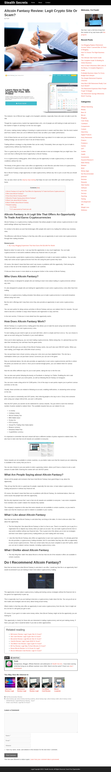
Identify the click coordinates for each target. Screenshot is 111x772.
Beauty (83, 109)
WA (82, 204)
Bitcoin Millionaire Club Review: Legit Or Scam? (26, 651)
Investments (85, 157)
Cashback (84, 123)
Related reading (10, 205)
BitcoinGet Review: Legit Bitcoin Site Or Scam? (26, 639)
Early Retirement (86, 137)
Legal (32, 769)
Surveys (83, 193)
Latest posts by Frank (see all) (20, 209)
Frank (12, 207)
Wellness (84, 210)
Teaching (84, 196)
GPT (82, 149)
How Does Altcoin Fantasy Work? (16, 196)
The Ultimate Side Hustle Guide (91, 58)
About (40, 2)
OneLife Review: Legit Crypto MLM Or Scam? (25, 641)
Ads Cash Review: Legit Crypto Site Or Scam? (26, 636)
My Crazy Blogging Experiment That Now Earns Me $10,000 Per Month (32, 245)
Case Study (85, 121)
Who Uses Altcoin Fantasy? (14, 193)
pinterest (84, 176)
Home (33, 2)
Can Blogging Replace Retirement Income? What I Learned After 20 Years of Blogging (93, 47)
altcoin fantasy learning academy (26, 698)
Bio (8, 657)
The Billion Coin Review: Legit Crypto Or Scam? (26, 644)
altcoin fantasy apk (11, 698)
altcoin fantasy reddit (53, 698)
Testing (83, 199)
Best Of (83, 112)
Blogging (84, 118)
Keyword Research (87, 160)
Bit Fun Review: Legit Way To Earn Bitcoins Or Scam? (28, 646)
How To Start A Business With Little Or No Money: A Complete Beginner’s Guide (93, 68)
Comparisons (85, 126)
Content (83, 129)
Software (84, 188)
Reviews (20, 697)
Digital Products (86, 135)
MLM (82, 168)
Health (83, 154)
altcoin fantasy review (65, 698)
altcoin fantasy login (41, 698)
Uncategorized (85, 202)
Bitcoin (83, 115)
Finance (83, 140)
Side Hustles (85, 185)
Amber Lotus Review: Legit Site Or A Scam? (18, 702)
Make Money (85, 162)
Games (83, 146)
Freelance (84, 143)
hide (38, 187)
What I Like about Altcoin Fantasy (16, 200)
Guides (83, 151)
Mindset (83, 165)
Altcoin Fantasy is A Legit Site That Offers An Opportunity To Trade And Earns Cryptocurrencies (34, 191)
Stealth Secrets (16, 2)
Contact (47, 2)
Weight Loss (85, 207)
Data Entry (84, 132)
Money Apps (85, 171)
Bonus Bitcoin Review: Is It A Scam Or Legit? (25, 648)
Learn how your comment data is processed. (44, 759)
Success (84, 190)
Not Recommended (11, 697)
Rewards (84, 182)
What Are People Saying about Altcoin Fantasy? (20, 198)
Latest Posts (16, 657)
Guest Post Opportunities (73, 769)
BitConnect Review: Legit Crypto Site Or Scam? (26, 634)
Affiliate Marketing (87, 107)
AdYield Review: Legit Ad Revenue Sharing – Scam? (20, 700)
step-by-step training (29, 180)
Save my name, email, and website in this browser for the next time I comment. (32, 749)
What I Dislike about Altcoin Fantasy (17, 202)
